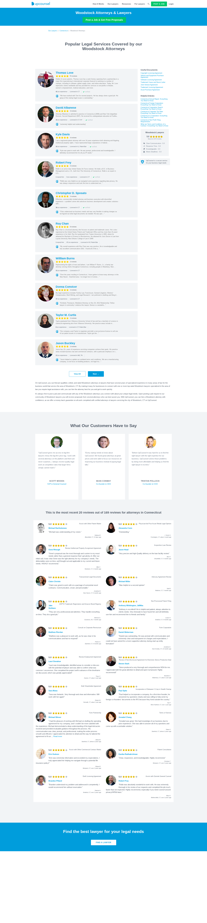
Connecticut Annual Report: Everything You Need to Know (154, 100)
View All (77, 374)
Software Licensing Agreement (151, 80)
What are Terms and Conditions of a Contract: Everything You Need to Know (154, 125)
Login (171, 4)
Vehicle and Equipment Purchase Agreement (152, 76)
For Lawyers (140, 4)
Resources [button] (126, 4)
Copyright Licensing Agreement (151, 73)
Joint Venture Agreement (149, 85)
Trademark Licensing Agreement (152, 87)
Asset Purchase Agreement (150, 90)
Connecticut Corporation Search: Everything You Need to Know (152, 108)
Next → (96, 374)
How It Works (98, 4)
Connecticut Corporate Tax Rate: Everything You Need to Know (152, 112)
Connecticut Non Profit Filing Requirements (151, 120)
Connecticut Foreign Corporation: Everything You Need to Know (152, 104)
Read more (57, 736)
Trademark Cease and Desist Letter (153, 82)
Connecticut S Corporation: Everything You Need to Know (154, 116)
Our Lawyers (113, 4)
